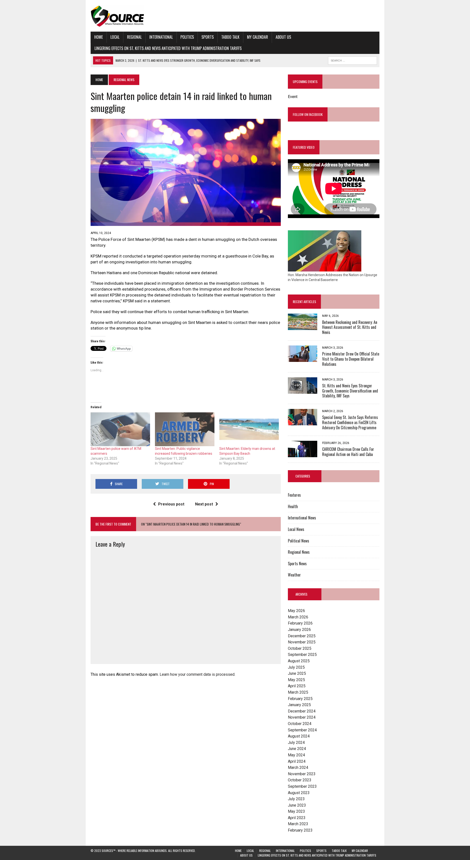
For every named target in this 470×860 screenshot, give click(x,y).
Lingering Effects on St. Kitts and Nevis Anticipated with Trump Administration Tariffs (168, 48)
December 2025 (302, 636)
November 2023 (302, 774)
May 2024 (296, 755)
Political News (298, 541)
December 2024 (302, 711)
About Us (283, 37)
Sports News (297, 563)
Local (114, 37)
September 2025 (302, 654)
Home (98, 37)
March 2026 (298, 617)
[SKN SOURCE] (235, 16)
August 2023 (299, 792)
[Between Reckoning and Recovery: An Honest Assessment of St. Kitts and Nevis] (302, 327)
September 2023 (302, 786)
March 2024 (298, 767)
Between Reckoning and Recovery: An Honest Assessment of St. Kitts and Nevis (349, 327)
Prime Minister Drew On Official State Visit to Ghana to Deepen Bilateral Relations (350, 359)
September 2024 (302, 730)
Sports (207, 37)
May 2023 (296, 811)
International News (302, 518)
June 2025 (297, 673)
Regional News (299, 552)
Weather (294, 575)
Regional (134, 37)
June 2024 (297, 748)
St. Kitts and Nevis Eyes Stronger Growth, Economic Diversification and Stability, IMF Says (350, 391)
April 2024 (297, 761)
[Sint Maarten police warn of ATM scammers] (120, 429)
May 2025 (296, 679)
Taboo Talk (230, 37)
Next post (204, 504)
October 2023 (299, 780)
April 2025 (297, 686)
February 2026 (300, 623)
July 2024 (296, 742)
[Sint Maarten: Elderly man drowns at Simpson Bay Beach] (249, 429)
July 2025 (296, 667)
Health (293, 506)
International (161, 37)
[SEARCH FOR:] (352, 60)
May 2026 (296, 610)
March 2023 (298, 824)
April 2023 (297, 817)
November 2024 (302, 717)
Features (294, 495)
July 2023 (296, 799)
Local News (296, 529)
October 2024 (299, 723)
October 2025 (299, 648)
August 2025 (299, 661)
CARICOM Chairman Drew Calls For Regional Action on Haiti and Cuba (348, 451)
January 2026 (299, 629)
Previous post (171, 504)
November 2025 (302, 642)
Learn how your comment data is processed (197, 674)
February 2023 (300, 830)
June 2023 (297, 805)
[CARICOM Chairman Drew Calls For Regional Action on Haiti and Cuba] (302, 454)
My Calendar (257, 37)
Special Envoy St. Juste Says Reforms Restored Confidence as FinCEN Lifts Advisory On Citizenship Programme (350, 422)
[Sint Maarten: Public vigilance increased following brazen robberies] (184, 429)
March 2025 (298, 692)
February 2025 (300, 698)
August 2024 (299, 736)
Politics (187, 37)
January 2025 (299, 704)
